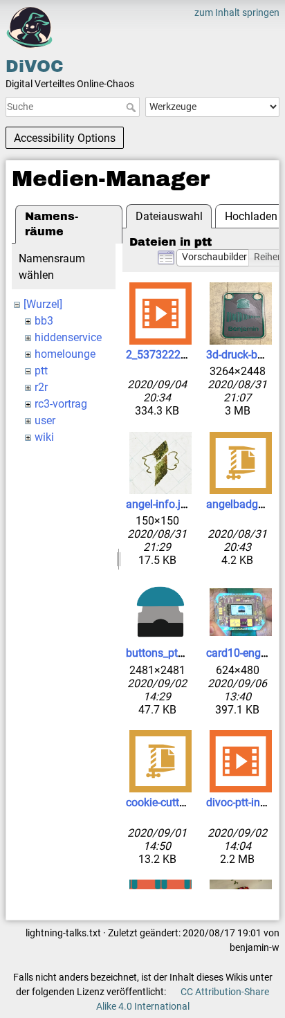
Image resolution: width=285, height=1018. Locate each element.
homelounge (65, 354)
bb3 (44, 320)
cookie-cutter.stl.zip (172, 802)
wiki (44, 437)
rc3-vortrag (61, 403)
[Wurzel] (43, 304)
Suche (132, 107)
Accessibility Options (65, 138)
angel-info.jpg (159, 504)
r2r (41, 387)
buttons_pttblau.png (175, 653)
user (45, 420)
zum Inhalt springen (236, 12)
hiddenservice (68, 337)
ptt (41, 370)
